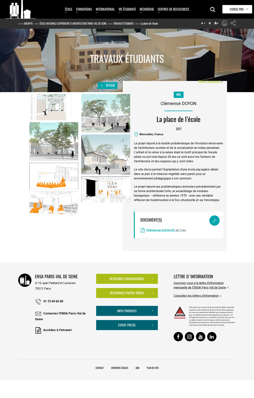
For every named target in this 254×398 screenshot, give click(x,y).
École (68, 9)
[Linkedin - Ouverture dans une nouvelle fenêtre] (211, 336)
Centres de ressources (173, 9)
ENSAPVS (28, 23)
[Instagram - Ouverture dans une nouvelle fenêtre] (189, 336)
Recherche (147, 9)
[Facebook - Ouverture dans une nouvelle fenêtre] (178, 336)
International (105, 9)
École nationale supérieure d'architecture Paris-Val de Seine (73, 23)
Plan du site (153, 368)
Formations (84, 9)
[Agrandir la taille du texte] (216, 24)
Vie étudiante (127, 9)
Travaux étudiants (123, 23)
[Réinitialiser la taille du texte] (210, 24)
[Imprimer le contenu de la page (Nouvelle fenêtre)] (224, 24)
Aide (137, 368)
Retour (110, 85)
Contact (100, 368)
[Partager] (233, 24)
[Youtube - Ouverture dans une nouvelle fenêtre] (200, 336)
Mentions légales (119, 368)
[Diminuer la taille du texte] (203, 24)
